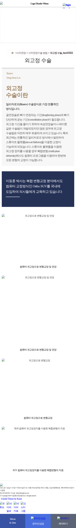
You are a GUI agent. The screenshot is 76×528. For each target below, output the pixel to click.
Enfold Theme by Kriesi (11, 499)
